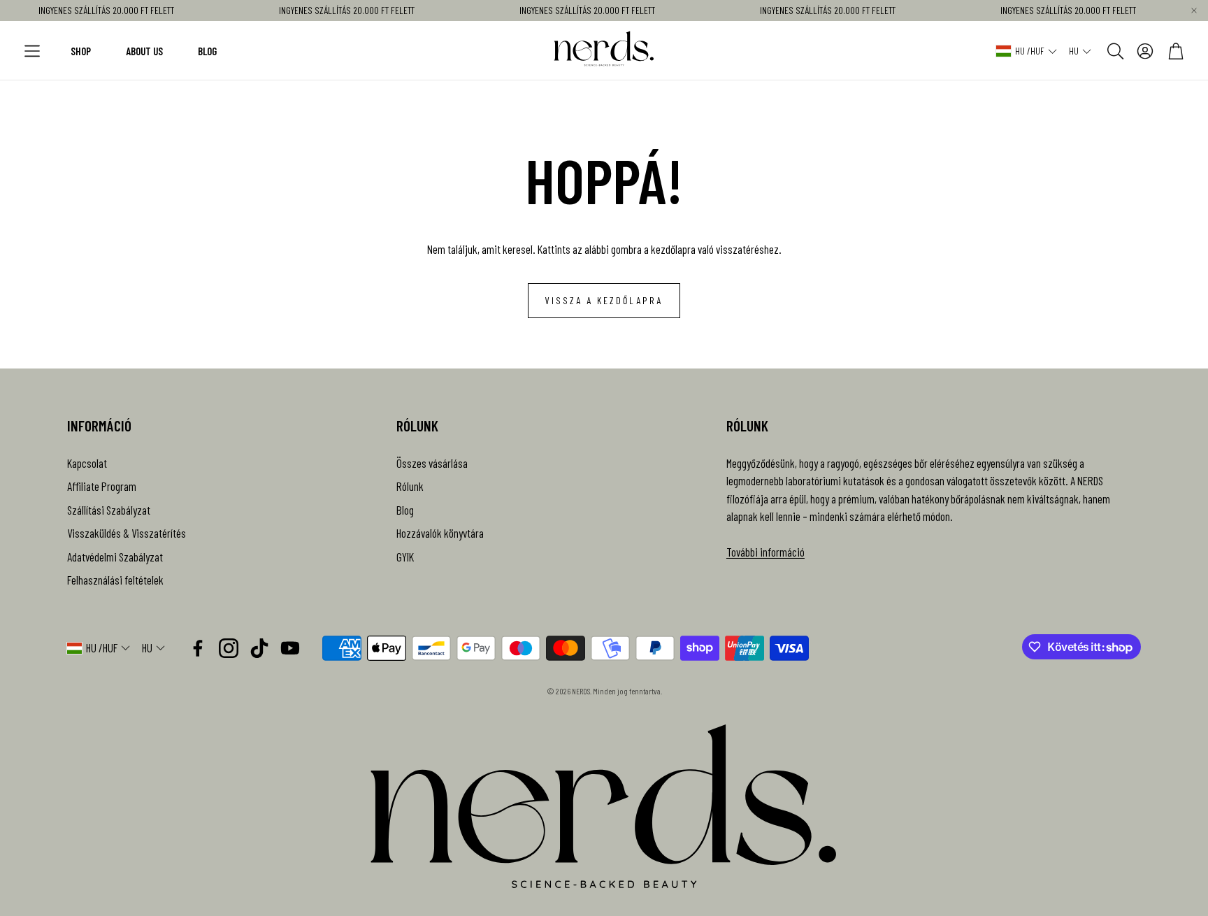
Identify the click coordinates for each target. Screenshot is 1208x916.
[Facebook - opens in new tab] (198, 648)
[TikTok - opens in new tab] (259, 648)
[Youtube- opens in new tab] (290, 648)
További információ (765, 552)
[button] (32, 51)
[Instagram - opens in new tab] (228, 648)
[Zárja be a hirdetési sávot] (1194, 10)
